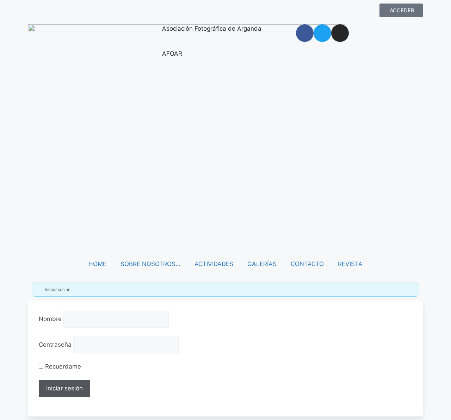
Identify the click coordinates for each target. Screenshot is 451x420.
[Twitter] (322, 33)
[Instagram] (340, 33)
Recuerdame (62, 366)
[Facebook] (305, 33)
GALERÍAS (262, 263)
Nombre (50, 318)
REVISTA (350, 263)
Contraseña (55, 344)
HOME (97, 263)
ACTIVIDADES (213, 263)
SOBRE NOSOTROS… (150, 263)
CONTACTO (307, 263)
